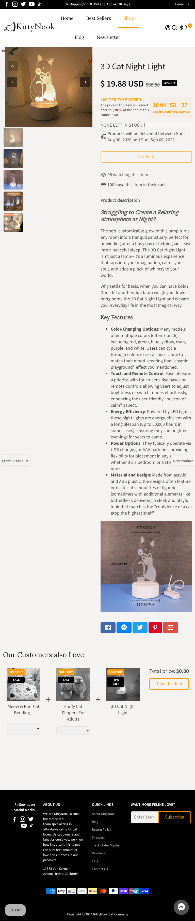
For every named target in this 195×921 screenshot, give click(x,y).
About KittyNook (104, 813)
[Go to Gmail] (170, 627)
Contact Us (100, 868)
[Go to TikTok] (39, 4)
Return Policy (101, 829)
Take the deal (169, 683)
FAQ (95, 861)
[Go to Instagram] (15, 4)
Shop (128, 18)
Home (67, 18)
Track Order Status (105, 845)
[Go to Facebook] (7, 4)
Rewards (98, 853)
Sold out (146, 157)
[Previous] (13, 66)
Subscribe (174, 817)
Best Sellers (98, 18)
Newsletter (108, 37)
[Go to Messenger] (124, 627)
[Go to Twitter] (23, 4)
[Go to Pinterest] (155, 627)
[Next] (13, 163)
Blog (79, 37)
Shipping (98, 837)
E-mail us (182, 4)
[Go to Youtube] (31, 4)
